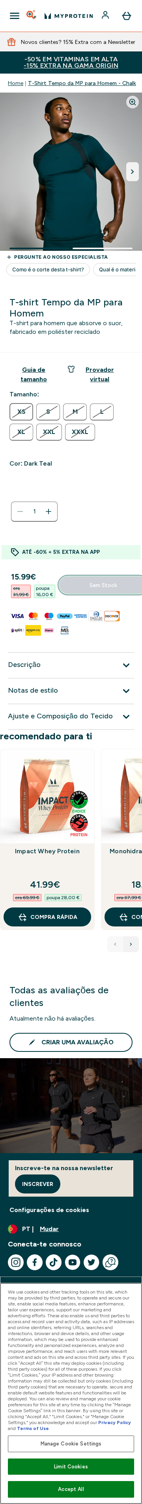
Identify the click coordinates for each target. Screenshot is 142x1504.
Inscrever (37, 1184)
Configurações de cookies (49, 1210)
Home (15, 83)
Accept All (71, 1489)
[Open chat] (110, 1262)
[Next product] (131, 944)
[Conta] (106, 15)
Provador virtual (100, 374)
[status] (34, 511)
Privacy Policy (114, 1422)
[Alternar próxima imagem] (132, 171)
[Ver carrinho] (127, 16)
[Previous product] (115, 944)
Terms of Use (33, 1428)
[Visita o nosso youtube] (72, 1262)
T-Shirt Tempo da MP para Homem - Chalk (82, 83)
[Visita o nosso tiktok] (54, 1262)
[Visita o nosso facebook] (35, 1262)
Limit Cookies (71, 1467)
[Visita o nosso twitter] (91, 1262)
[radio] (21, 412)
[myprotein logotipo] (69, 16)
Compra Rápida (53, 917)
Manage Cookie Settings (71, 1444)
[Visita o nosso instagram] (16, 1262)
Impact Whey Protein (47, 851)
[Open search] (32, 16)
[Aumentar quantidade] (48, 511)
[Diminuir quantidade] (20, 511)
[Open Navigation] (14, 16)
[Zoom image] (132, 102)
